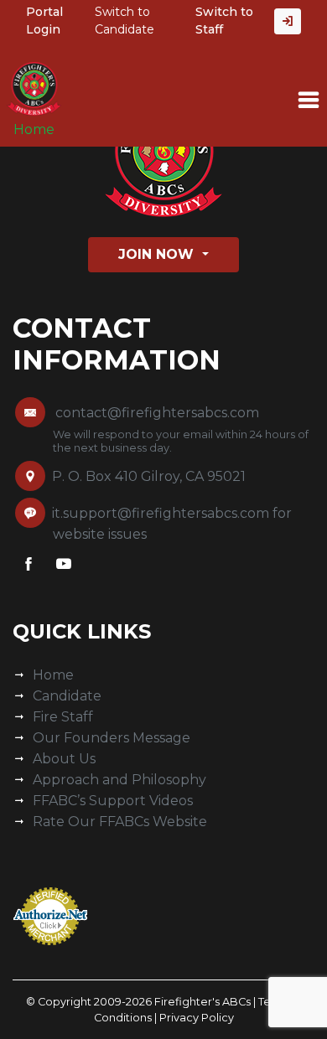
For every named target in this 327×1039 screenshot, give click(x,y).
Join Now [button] (158, 254)
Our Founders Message (111, 738)
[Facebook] (28, 567)
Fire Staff (63, 717)
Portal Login (44, 20)
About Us (64, 759)
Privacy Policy (196, 1017)
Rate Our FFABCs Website (120, 822)
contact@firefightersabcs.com (157, 413)
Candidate (67, 696)
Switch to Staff (224, 20)
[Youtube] (63, 567)
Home (33, 129)
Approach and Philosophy (119, 780)
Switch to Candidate (124, 20)
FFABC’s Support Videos (113, 801)
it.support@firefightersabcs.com (160, 513)
